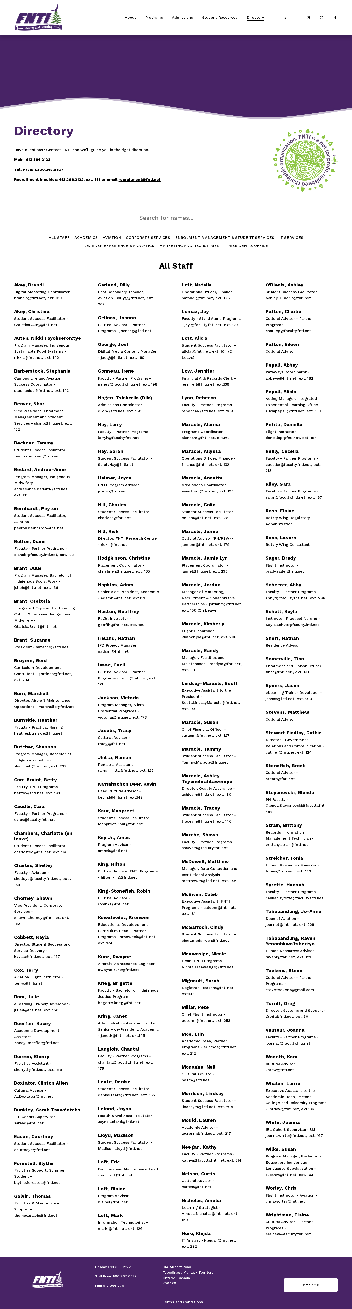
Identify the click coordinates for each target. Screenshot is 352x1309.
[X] (321, 17)
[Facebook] (335, 17)
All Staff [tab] (59, 237)
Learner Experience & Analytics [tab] (119, 245)
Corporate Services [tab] (148, 237)
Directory (255, 17)
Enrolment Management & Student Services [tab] (224, 237)
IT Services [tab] (291, 237)
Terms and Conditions (183, 1302)
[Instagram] (307, 17)
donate (311, 1285)
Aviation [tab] (112, 237)
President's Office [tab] (247, 245)
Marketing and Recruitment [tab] (190, 245)
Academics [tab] (86, 237)
